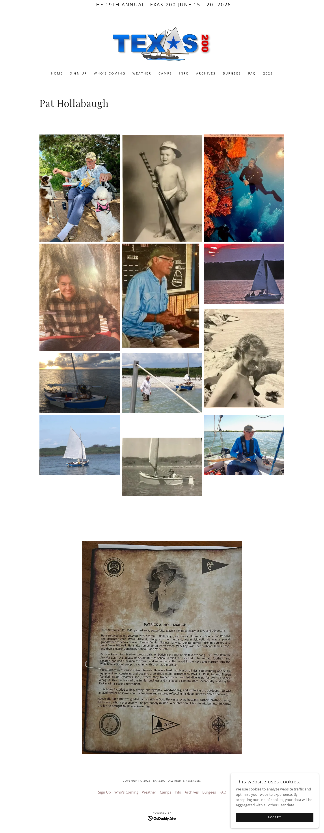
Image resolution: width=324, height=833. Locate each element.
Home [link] (57, 73)
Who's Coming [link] (109, 73)
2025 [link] (268, 73)
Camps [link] (165, 73)
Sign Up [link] (78, 73)
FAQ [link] (252, 73)
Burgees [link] (232, 73)
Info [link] (184, 73)
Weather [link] (141, 73)
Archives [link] (206, 73)
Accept (274, 817)
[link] (162, 43)
